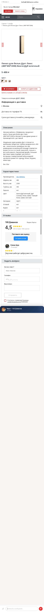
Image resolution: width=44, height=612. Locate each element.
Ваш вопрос (8, 284)
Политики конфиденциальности (17, 301)
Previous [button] (3, 45)
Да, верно (8, 11)
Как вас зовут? (9, 267)
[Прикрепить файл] (3, 608)
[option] (22, 45)
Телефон (7, 275)
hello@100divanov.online (29, 2)
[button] (38, 17)
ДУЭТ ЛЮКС (20, 98)
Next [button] (41, 45)
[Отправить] (41, 609)
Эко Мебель (20, 177)
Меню (7, 17)
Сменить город (19, 11)
